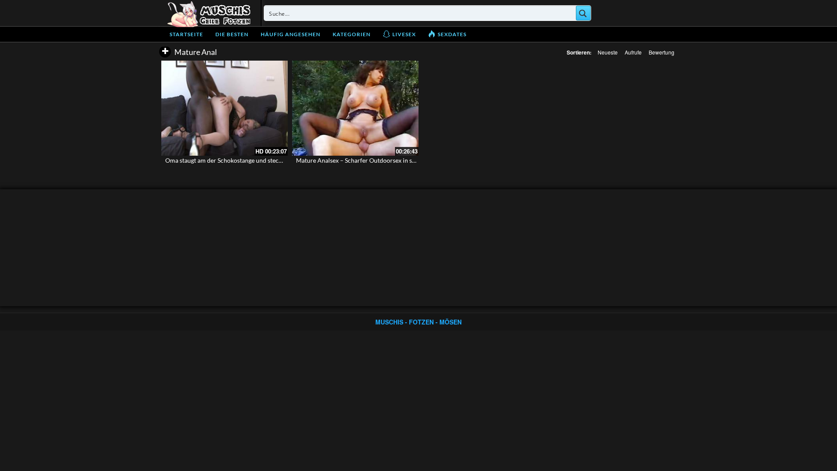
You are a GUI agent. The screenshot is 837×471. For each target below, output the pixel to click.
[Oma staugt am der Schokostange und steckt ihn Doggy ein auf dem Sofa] (224, 108)
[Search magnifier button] (583, 13)
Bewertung (661, 52)
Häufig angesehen (290, 34)
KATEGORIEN (352, 34)
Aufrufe (633, 52)
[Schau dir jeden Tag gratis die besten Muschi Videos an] (209, 13)
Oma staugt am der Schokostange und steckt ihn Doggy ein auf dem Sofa (261, 160)
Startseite (186, 34)
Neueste (608, 52)
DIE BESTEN (231, 34)
